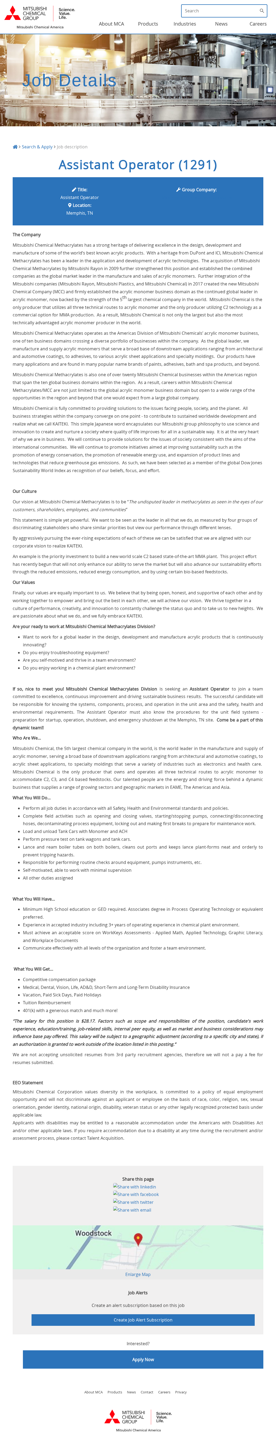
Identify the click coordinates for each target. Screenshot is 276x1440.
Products (148, 23)
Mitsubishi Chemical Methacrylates (196, 197)
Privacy (181, 1392)
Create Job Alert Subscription (143, 1320)
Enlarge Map (138, 1274)
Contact (147, 1392)
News (221, 23)
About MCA (111, 23)
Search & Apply (37, 147)
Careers (258, 23)
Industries (185, 23)
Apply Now (143, 1359)
